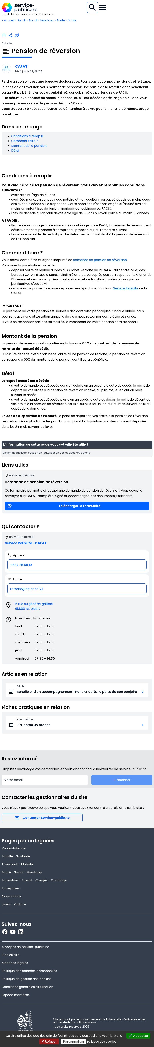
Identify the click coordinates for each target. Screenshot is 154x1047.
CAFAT (21, 66)
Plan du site (10, 955)
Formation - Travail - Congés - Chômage (34, 880)
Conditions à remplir (27, 136)
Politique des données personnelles (29, 971)
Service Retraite (125, 288)
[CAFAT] (6, 68)
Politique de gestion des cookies (26, 979)
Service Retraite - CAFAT (26, 543)
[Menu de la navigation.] (102, 7)
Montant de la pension (29, 145)
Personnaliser (73, 1041)
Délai (15, 150)
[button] (77, 588)
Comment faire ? (24, 141)
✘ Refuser (49, 1041)
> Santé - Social (65, 20)
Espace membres (16, 995)
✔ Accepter (138, 1035)
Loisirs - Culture (14, 904)
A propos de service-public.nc (25, 947)
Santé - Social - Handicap (22, 872)
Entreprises (11, 888)
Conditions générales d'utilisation (27, 987)
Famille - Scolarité (16, 856)
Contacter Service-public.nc (46, 817)
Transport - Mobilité (17, 864)
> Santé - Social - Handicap (34, 20)
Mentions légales (15, 963)
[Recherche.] (92, 7)
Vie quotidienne (14, 848)
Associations (11, 896)
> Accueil (8, 20)
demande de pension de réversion (100, 260)
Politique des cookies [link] (101, 1042)
